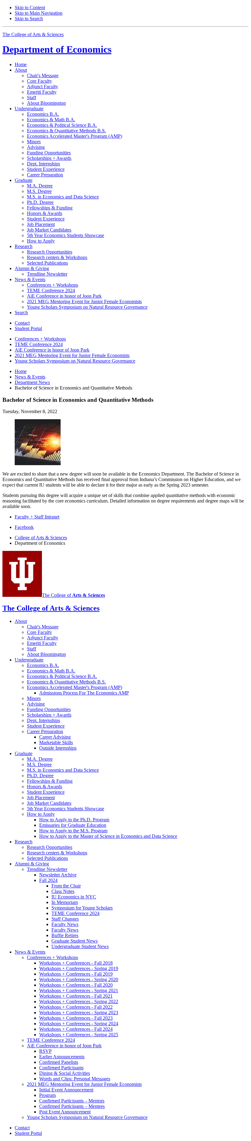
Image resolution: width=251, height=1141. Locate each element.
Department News (32, 382)
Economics (56, 49)
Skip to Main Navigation (38, 13)
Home (21, 64)
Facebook (24, 527)
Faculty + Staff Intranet (37, 516)
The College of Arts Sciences (33, 34)
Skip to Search (29, 18)
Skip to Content (30, 7)
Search (21, 312)
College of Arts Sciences (41, 537)
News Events (30, 376)
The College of (73, 595)
